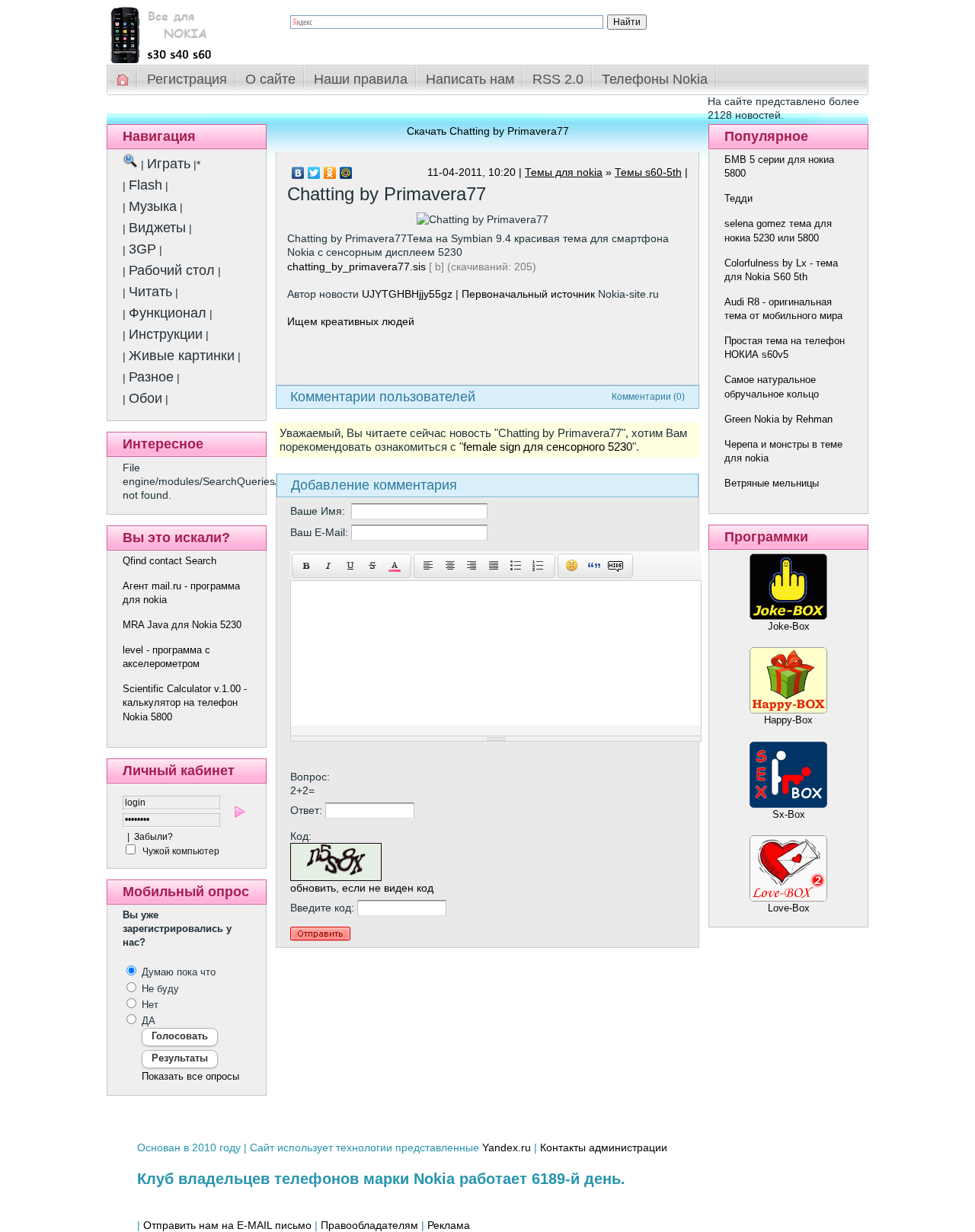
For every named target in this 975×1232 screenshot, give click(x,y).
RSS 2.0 (557, 79)
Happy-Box (788, 720)
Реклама (448, 1225)
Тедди (738, 198)
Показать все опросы (190, 1076)
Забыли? (153, 836)
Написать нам (470, 79)
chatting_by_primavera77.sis (356, 266)
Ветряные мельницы (771, 483)
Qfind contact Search (169, 561)
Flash (145, 185)
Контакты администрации (603, 1147)
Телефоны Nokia (655, 79)
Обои (145, 398)
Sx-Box (788, 814)
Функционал (167, 313)
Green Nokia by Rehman (778, 419)
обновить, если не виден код (361, 888)
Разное (151, 377)
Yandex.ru (506, 1147)
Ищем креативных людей (350, 321)
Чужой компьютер (179, 851)
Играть (168, 163)
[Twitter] (314, 173)
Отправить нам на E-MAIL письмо (227, 1225)
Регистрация (187, 79)
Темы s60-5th (648, 172)
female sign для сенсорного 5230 (547, 447)
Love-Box (789, 908)
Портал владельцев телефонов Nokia (187, 31)
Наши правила (361, 79)
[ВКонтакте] (298, 173)
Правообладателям (369, 1225)
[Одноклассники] (330, 173)
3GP (142, 249)
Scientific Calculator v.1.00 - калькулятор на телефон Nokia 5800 (185, 702)
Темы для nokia (564, 172)
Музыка (153, 206)
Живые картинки (182, 355)
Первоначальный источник (528, 294)
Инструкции (166, 334)
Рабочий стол (172, 270)
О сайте (270, 79)
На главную (123, 79)
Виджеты (157, 227)
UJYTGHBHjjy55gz (407, 294)
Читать (150, 291)
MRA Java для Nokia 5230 (182, 624)
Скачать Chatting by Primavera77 (488, 131)
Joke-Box (789, 626)
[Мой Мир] (346, 173)
